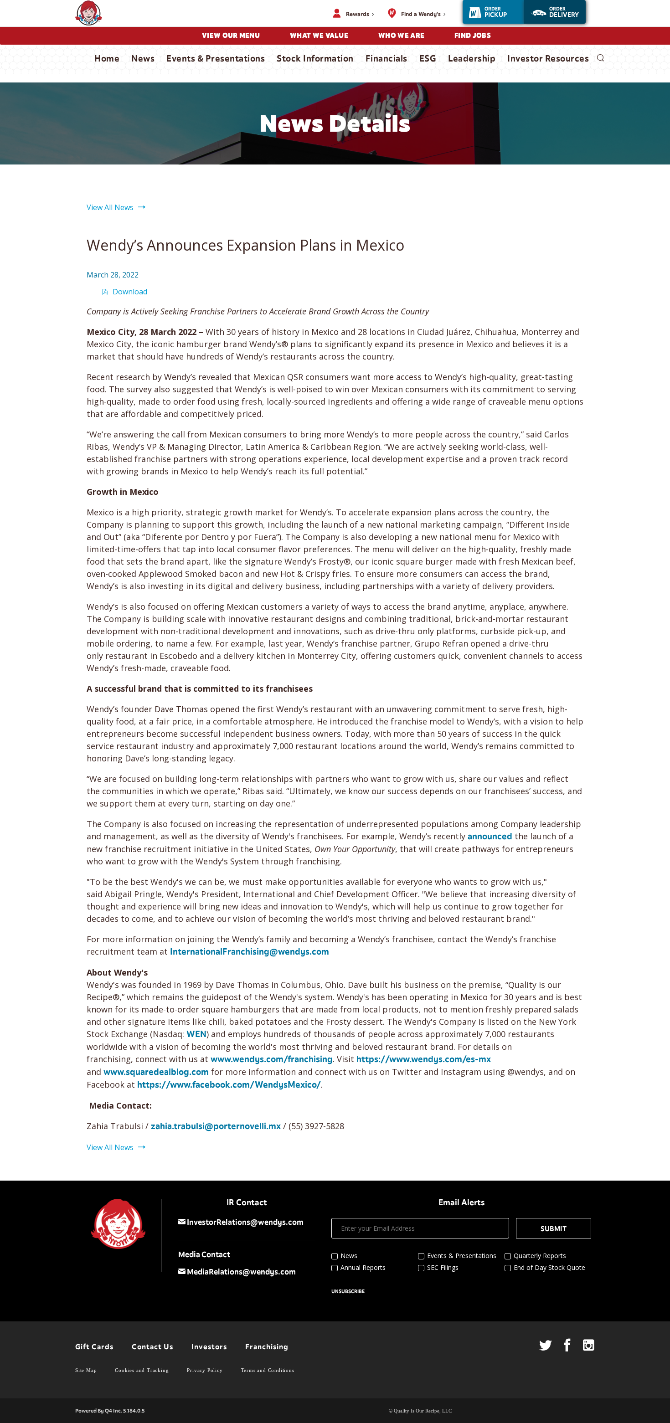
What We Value (319, 35)
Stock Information (315, 58)
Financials (386, 58)
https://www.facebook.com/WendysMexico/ (229, 1084)
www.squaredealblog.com (156, 1072)
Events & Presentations (215, 58)
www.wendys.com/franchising (272, 1059)
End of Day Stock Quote (549, 1267)
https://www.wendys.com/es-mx (423, 1059)
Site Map (86, 1370)
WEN (196, 1034)
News (143, 58)
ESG (428, 58)
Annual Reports (363, 1267)
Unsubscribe (348, 1292)
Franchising (267, 1346)
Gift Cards (94, 1346)
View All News (110, 207)
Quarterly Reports (540, 1255)
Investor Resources (548, 58)
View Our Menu (231, 35)
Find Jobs (472, 35)
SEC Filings (443, 1267)
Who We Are (401, 35)
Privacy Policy (204, 1370)
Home (106, 58)
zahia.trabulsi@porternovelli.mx (216, 1126)
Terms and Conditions (267, 1370)
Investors (209, 1346)
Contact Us (152, 1346)
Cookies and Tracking (142, 1370)
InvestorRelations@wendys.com (245, 1222)
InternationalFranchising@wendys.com (249, 951)
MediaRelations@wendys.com (241, 1272)
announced (490, 836)
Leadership (471, 58)
